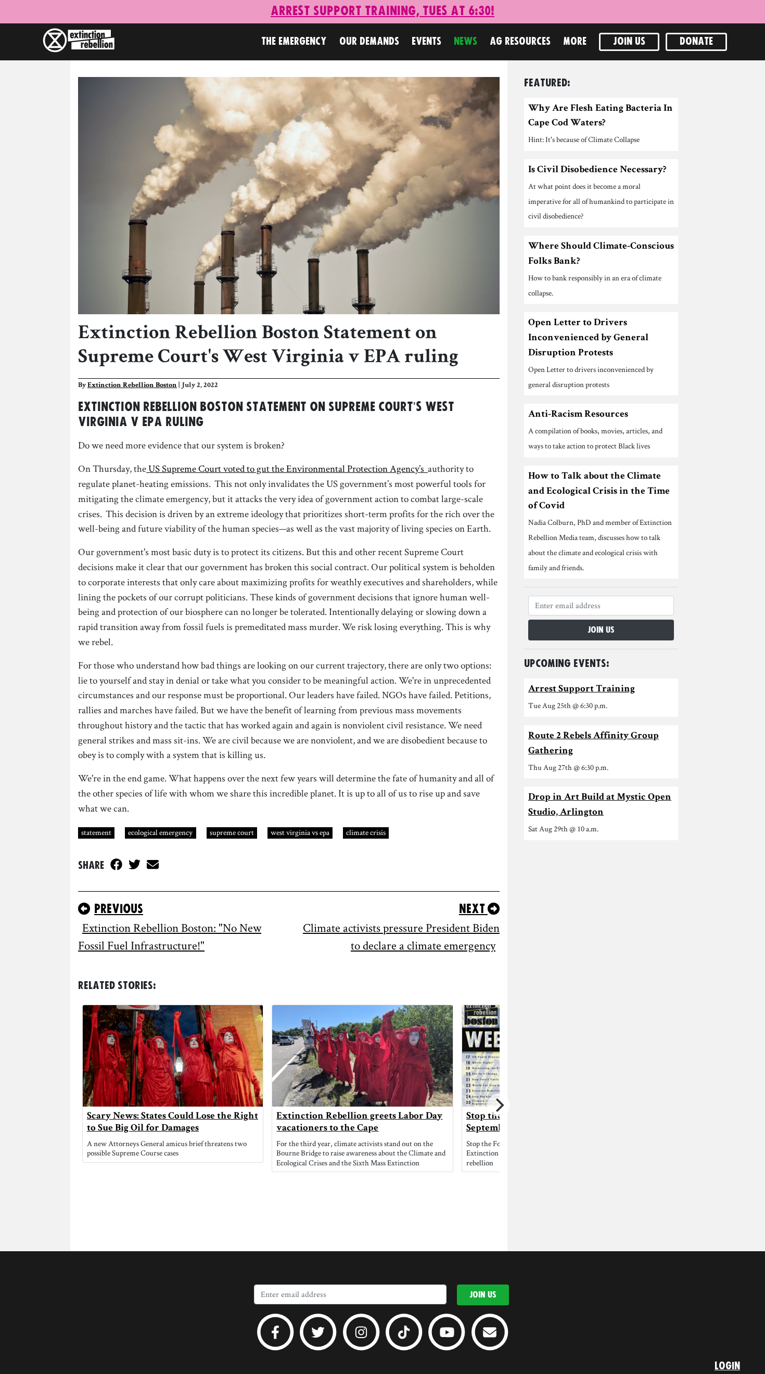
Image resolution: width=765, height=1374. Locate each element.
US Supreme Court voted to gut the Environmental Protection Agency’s (287, 468)
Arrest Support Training (581, 690)
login (727, 1366)
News (465, 41)
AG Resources (520, 41)
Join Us (629, 41)
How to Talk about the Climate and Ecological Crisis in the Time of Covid (599, 492)
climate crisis (366, 832)
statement (96, 832)
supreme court (232, 832)
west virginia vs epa (300, 832)
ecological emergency (160, 832)
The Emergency (294, 41)
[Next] (498, 1105)
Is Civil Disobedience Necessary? (597, 170)
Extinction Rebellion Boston (132, 385)
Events (426, 41)
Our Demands (369, 41)
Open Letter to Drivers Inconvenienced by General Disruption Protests (588, 338)
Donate (696, 41)
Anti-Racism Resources (578, 415)
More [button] (574, 41)
